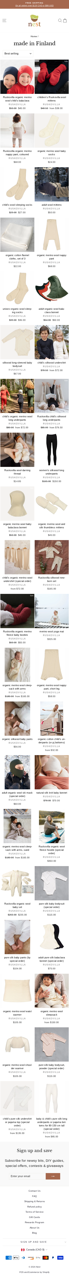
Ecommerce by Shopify (39, 1272)
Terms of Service (34, 1212)
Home (34, 36)
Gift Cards (34, 1217)
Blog (34, 1233)
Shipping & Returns (34, 1201)
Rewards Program (34, 1222)
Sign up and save (34, 1242)
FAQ (34, 1196)
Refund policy (34, 1206)
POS (21, 1272)
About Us (34, 1227)
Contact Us (34, 1191)
